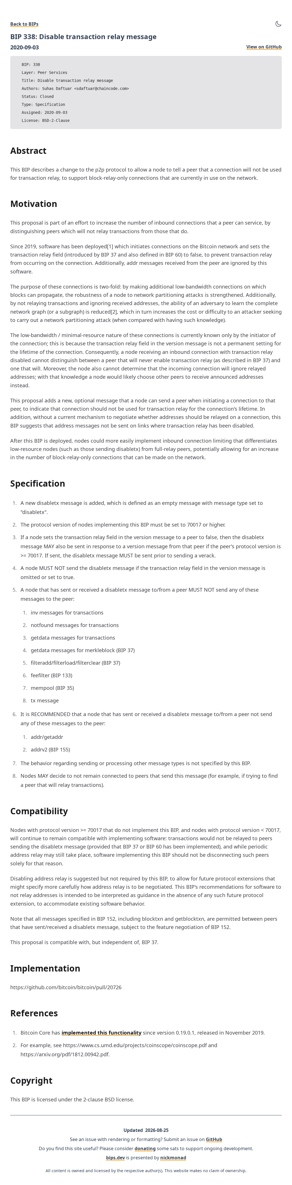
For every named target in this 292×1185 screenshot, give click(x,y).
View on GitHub (264, 47)
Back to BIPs (24, 24)
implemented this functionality (101, 1032)
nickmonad (173, 1157)
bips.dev (115, 1157)
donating (145, 1148)
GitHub (214, 1139)
